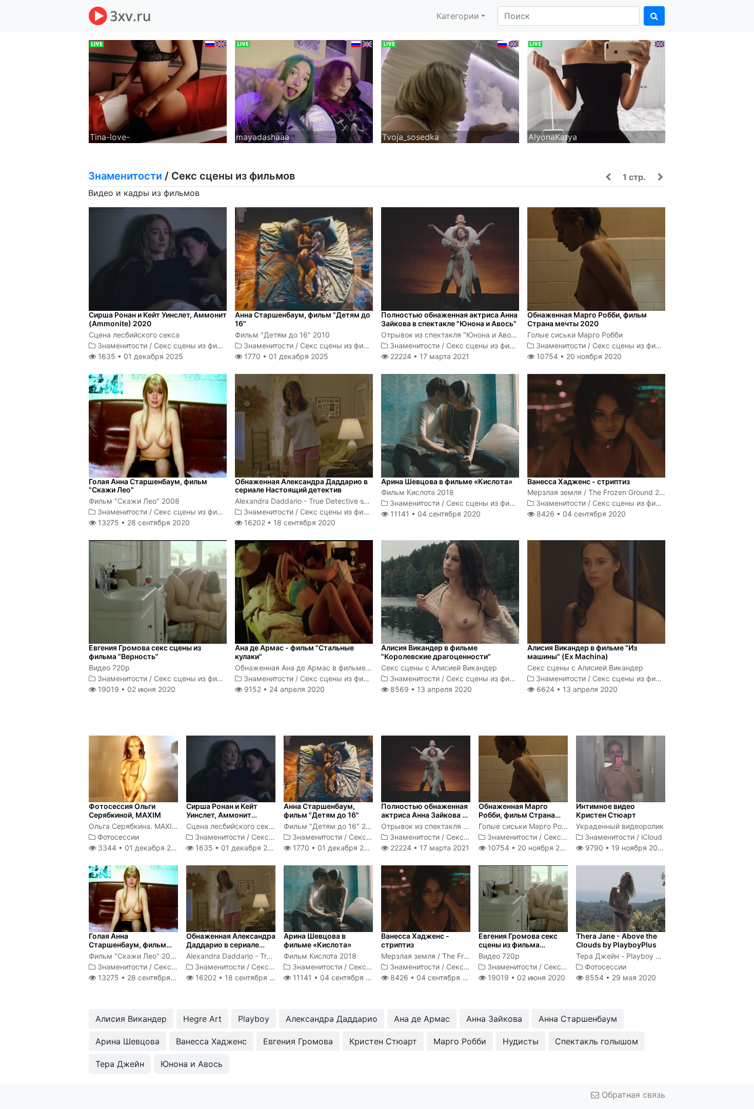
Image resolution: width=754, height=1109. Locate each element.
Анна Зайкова (494, 1019)
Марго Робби (459, 1041)
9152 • (283, 689)
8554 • (619, 977)
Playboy (253, 1019)
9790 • (624, 847)
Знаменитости (125, 176)
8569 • (430, 689)
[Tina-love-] (158, 91)
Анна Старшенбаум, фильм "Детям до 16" (302, 319)
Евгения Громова (298, 1041)
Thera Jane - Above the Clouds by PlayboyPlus (616, 940)
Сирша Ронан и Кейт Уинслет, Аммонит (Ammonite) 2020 (158, 319)
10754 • (578, 356)
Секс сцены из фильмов (196, 345)
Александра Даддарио (332, 1019)
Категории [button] (457, 16)
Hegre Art (202, 1019)
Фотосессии (118, 837)
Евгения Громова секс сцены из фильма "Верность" (145, 652)
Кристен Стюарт (383, 1041)
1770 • (285, 356)
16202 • (288, 522)
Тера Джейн (119, 1064)
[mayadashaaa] (304, 91)
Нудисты (521, 1041)
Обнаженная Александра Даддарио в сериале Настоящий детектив (301, 485)
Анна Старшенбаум (578, 1019)
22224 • (428, 356)
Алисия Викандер (131, 1019)
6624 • (576, 689)
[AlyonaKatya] (596, 91)
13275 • (143, 522)
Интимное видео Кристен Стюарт (606, 810)
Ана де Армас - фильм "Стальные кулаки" (294, 652)
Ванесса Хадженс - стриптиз (578, 481)
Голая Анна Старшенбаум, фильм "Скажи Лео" (148, 485)
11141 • (434, 513)
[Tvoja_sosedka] (450, 91)
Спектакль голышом (596, 1041)
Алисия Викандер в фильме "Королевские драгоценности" (436, 652)
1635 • (139, 356)
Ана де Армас (422, 1019)
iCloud (651, 837)
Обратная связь (632, 1095)
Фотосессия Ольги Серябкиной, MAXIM (125, 810)
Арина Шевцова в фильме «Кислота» (446, 481)
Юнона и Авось (192, 1064)
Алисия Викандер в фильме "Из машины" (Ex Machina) (582, 652)
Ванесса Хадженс (211, 1041)
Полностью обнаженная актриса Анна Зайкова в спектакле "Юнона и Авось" (449, 319)
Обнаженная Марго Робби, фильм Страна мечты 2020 (587, 319)
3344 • (140, 847)
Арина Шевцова (127, 1041)
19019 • (135, 689)
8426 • (580, 513)
